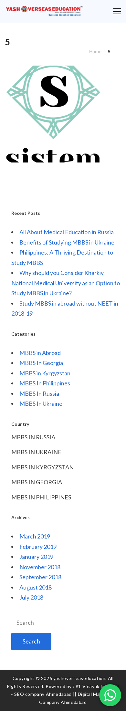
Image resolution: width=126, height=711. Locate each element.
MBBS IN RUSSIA (33, 437)
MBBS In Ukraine (40, 403)
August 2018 (35, 587)
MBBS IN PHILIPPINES (41, 497)
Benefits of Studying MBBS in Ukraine (66, 242)
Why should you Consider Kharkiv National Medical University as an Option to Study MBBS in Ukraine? (65, 283)
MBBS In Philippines (44, 383)
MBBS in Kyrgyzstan (44, 373)
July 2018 (31, 597)
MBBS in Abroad (40, 352)
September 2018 (40, 576)
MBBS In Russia (39, 393)
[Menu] (117, 11)
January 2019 (36, 556)
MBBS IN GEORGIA (36, 482)
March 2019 (34, 536)
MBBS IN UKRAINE (36, 451)
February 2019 (38, 546)
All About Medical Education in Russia (66, 231)
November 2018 (39, 566)
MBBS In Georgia (41, 362)
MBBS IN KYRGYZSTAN (42, 467)
